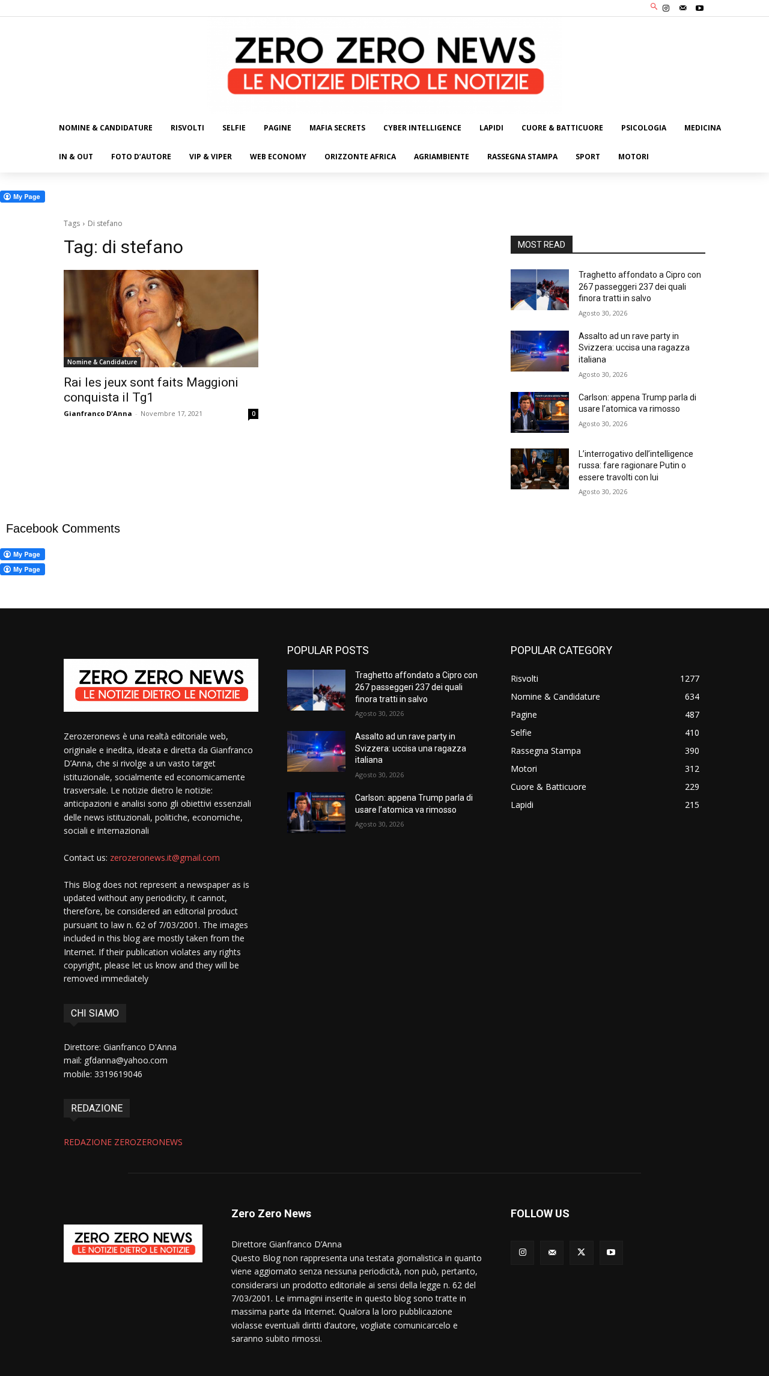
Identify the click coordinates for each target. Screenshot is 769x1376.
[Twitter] (581, 1252)
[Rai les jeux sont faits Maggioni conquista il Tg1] (161, 318)
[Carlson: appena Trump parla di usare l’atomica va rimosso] (540, 412)
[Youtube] (700, 8)
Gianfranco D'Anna (98, 413)
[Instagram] (665, 8)
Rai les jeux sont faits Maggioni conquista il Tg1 (151, 390)
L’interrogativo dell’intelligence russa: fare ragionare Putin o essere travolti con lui (636, 465)
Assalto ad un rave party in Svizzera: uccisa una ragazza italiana (634, 347)
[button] (654, 7)
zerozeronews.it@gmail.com (165, 857)
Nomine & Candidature (102, 362)
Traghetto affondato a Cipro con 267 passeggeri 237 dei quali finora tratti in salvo (640, 286)
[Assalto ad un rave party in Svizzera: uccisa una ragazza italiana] (540, 351)
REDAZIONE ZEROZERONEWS (123, 1142)
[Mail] (683, 8)
